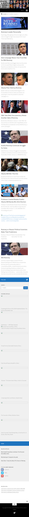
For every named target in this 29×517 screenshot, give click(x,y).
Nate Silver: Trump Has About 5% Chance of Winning (13, 460)
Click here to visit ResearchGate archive (10, 492)
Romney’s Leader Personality (11, 32)
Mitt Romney (5, 258)
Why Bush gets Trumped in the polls (9, 457)
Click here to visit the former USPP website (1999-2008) (13, 488)
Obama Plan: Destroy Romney (11, 88)
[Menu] (27, 501)
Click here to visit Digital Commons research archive (12, 490)
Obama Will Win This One (9, 174)
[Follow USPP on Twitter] (27, 280)
